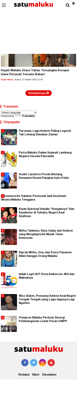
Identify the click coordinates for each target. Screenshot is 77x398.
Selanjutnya (37, 93)
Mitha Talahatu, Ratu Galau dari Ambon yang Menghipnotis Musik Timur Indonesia (46, 234)
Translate (28, 115)
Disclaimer (49, 374)
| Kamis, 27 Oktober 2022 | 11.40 (28, 79)
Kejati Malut (7, 79)
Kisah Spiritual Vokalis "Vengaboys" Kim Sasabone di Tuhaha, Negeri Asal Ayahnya (46, 212)
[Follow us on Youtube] (51, 362)
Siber (36, 374)
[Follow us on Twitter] (33, 362)
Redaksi (24, 374)
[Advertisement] (38, 27)
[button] (73, 2)
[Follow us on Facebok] (24, 362)
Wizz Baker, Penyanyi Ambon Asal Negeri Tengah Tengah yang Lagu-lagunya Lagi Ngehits (47, 299)
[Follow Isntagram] (42, 362)
